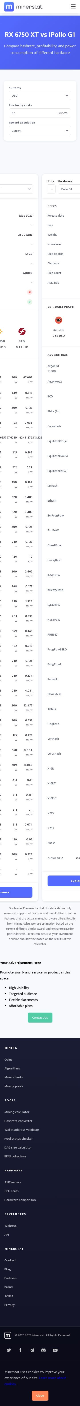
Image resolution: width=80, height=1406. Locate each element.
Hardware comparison (20, 1200)
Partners (10, 1278)
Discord (55, 1350)
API (6, 1234)
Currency (15, 87)
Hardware (65, 181)
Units (50, 181)
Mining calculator (16, 1112)
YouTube (43, 1350)
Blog (7, 1269)
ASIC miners (12, 1182)
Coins (8, 1059)
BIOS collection (15, 1156)
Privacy (9, 1305)
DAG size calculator (18, 1147)
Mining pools (13, 1086)
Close (40, 1395)
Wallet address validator (21, 1130)
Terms (8, 1296)
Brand (8, 1287)
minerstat (24, 6)
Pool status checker (18, 1138)
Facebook (20, 1350)
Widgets (10, 1226)
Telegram (32, 1350)
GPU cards (11, 1191)
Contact (10, 1260)
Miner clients (13, 1077)
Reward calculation (22, 122)
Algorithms (12, 1068)
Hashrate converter (18, 1121)
